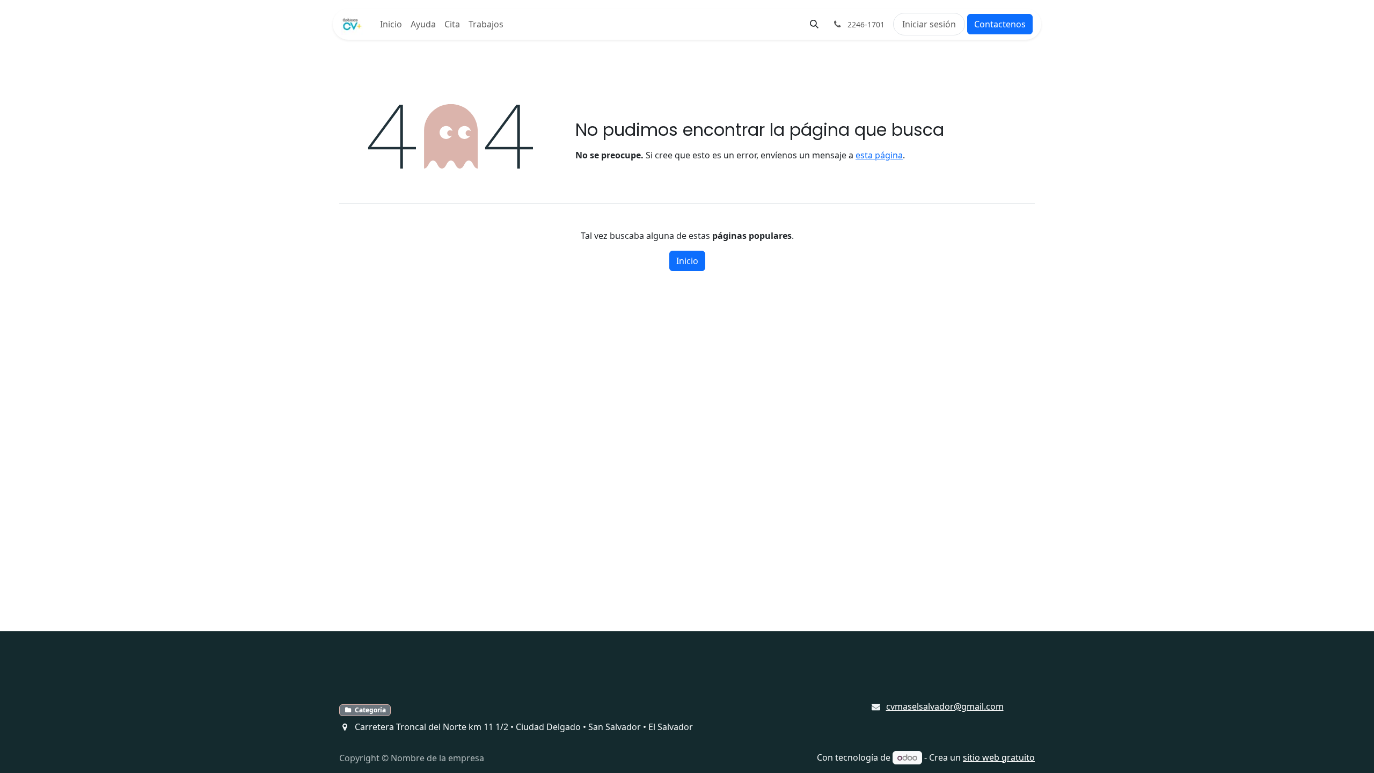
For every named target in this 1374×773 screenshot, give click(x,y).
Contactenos (1000, 24)
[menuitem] (391, 24)
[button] (814, 24)
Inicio (687, 261)
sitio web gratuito (999, 757)
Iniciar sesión (929, 24)
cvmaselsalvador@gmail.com (945, 706)
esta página (879, 155)
